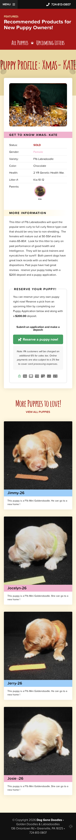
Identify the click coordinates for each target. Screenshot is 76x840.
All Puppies (19, 42)
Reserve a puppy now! (40, 339)
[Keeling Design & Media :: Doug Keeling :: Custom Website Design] (70, 826)
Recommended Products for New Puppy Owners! (37, 24)
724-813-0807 (61, 4)
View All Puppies (38, 412)
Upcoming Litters (50, 42)
